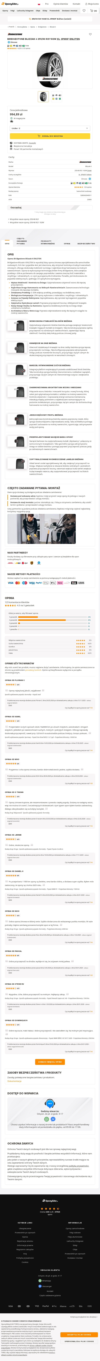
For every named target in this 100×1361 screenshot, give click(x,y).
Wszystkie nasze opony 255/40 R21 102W (27, 222)
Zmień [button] (89, 170)
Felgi (12, 10)
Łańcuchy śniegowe (25, 10)
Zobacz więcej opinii (50, 1062)
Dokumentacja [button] (14, 1081)
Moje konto (93, 4)
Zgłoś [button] (10, 705)
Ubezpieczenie (25, 1228)
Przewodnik (55, 10)
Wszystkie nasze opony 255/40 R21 (24, 219)
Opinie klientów (60, 4)
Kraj (25, 1253)
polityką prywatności (79, 1165)
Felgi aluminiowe (75, 1237)
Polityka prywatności (25, 1258)
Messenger (47, 1286)
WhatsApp (46, 1280)
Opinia (67, 244)
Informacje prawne (25, 1245)
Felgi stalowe (75, 1232)
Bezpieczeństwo (86, 244)
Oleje (38, 10)
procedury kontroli (33, 670)
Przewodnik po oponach (25, 1232)
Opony (5, 10)
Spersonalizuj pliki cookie (79, 1341)
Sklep (45, 10)
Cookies (25, 1262)
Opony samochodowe (75, 1228)
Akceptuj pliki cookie (79, 1335)
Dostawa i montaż (69, 10)
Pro (47, 4)
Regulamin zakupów (25, 1249)
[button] (50, 617)
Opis (7, 244)
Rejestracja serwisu (25, 1241)
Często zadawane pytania (22, 241)
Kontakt (76, 4)
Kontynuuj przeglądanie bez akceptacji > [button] (84, 1317)
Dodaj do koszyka (52, 136)
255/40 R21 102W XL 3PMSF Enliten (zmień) (51, 19)
